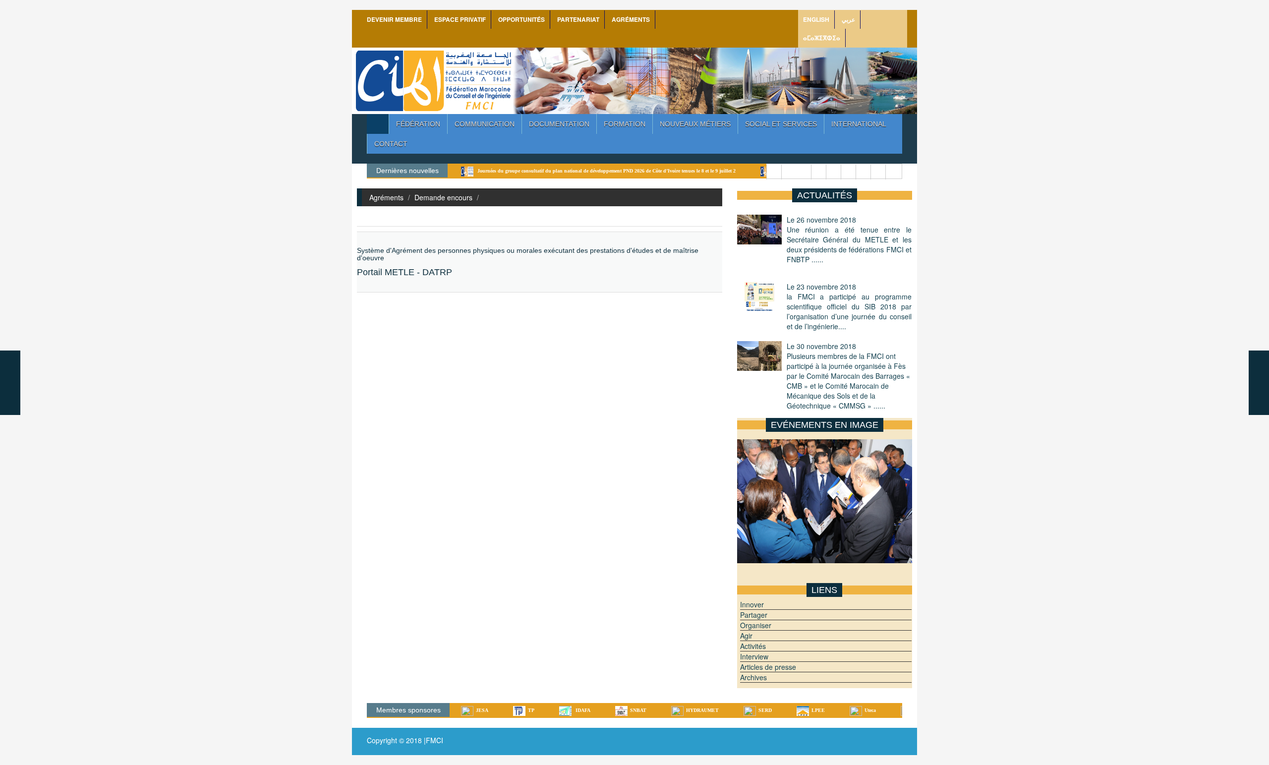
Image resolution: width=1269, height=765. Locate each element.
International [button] (858, 124)
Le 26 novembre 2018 (849, 239)
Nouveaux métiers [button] (695, 124)
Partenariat (578, 19)
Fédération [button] (418, 124)
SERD (724, 710)
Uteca (829, 710)
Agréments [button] (631, 19)
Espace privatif (460, 19)
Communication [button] (485, 124)
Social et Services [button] (781, 124)
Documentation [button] (559, 124)
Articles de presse (768, 667)
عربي (848, 19)
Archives (753, 677)
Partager (753, 615)
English (816, 19)
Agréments (386, 197)
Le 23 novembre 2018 (849, 306)
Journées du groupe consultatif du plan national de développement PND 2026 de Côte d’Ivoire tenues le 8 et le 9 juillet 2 (565, 171)
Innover (752, 604)
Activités (753, 646)
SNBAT (597, 710)
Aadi (880, 710)
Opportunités (521, 19)
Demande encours (443, 197)
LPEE (777, 710)
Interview (754, 656)
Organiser (755, 625)
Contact (390, 144)
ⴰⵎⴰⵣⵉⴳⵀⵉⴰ (821, 37)
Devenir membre (394, 19)
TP (490, 710)
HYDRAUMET (661, 710)
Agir (746, 636)
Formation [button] (624, 124)
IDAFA (541, 710)
